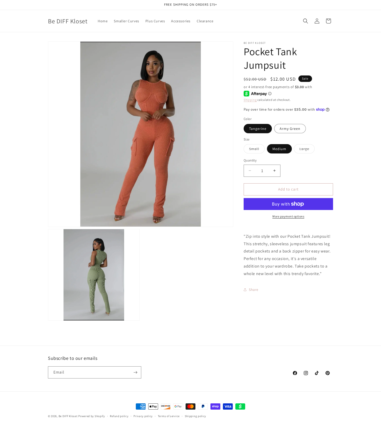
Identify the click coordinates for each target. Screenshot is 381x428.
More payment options (288, 216)
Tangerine (257, 128)
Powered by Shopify (91, 416)
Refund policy (119, 416)
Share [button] (253, 289)
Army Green (290, 128)
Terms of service (169, 416)
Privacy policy (143, 416)
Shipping (250, 100)
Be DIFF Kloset (68, 416)
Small (257, 149)
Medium (279, 148)
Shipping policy (195, 416)
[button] (305, 21)
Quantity (250, 160)
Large (307, 149)
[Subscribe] (135, 372)
